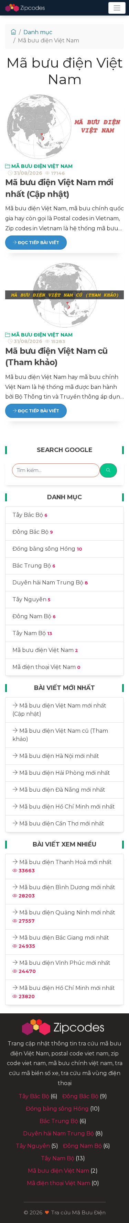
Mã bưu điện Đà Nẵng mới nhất (61, 789)
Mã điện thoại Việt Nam (46, 667)
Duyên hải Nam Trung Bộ (50, 582)
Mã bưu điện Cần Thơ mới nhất (61, 823)
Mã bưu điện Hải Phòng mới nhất (64, 773)
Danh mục (37, 32)
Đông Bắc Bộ (32, 532)
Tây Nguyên (31, 599)
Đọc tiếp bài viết (38, 242)
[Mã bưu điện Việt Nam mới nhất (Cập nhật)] (64, 125)
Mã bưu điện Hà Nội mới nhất (58, 756)
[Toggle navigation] (117, 8)
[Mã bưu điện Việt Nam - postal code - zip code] (26, 8)
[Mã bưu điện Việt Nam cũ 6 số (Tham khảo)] (64, 294)
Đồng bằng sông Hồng (47, 548)
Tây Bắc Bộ (29, 515)
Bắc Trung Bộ (33, 565)
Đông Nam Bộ (34, 616)
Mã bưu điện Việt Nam (41, 166)
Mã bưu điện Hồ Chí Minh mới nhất (66, 806)
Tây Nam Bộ (32, 633)
